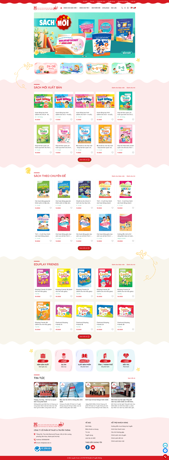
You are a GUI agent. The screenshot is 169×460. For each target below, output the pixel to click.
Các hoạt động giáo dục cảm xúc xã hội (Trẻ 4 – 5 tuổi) (84, 236)
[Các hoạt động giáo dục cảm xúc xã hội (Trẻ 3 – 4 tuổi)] (64, 222)
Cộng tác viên (101, 1)
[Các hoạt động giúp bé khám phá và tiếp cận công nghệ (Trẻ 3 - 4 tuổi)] (43, 189)
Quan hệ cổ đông (123, 1)
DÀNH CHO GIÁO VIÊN (70, 8)
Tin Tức (39, 378)
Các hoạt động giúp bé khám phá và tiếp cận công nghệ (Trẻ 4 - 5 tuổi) (64, 203)
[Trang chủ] (61, 8)
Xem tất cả (131, 378)
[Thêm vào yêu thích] (51, 119)
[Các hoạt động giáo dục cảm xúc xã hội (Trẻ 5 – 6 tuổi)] (105, 222)
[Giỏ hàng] (134, 8)
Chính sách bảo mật (117, 441)
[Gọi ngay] (165, 456)
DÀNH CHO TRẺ (84, 8)
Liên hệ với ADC (90, 438)
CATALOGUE (105, 8)
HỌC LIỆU (114, 8)
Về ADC (85, 1)
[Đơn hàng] (128, 8)
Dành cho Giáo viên (118, 88)
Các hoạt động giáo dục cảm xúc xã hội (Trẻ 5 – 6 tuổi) (105, 236)
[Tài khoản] (125, 8)
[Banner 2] (72, 68)
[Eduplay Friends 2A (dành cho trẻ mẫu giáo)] (84, 278)
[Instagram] (93, 447)
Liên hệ (133, 1)
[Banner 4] (123, 68)
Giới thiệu (88, 426)
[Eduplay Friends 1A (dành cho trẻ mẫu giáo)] (43, 278)
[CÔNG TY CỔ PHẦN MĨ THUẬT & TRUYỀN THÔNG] (49, 424)
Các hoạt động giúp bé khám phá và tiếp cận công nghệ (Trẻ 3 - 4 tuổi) (43, 203)
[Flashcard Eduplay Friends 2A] (105, 311)
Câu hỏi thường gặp (117, 432)
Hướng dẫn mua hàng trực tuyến (121, 426)
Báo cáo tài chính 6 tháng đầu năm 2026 (71, 400)
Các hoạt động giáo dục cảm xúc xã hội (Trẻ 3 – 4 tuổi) (64, 236)
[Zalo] (165, 445)
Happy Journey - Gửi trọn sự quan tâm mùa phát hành (45, 400)
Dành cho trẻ (131, 88)
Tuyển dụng (111, 1)
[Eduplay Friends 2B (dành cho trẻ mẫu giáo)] (105, 278)
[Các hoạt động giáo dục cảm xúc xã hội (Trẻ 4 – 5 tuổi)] (84, 222)
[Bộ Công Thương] (42, 449)
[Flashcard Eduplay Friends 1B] (84, 311)
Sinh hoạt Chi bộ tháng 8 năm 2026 (96, 400)
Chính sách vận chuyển (118, 435)
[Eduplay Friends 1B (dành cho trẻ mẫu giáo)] (64, 278)
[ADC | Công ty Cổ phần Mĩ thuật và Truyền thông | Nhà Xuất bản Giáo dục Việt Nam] (46, 8)
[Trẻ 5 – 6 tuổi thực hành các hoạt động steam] (43, 222)
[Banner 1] (46, 68)
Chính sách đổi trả (117, 438)
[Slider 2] (84, 35)
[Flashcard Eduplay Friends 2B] (125, 311)
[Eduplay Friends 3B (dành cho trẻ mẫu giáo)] (43, 311)
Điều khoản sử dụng (91, 429)
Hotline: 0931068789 (42, 439)
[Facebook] (87, 447)
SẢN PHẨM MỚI (96, 8)
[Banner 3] (97, 68)
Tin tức (92, 1)
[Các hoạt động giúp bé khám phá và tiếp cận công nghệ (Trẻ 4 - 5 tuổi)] (64, 189)
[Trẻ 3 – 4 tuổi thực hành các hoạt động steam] (105, 189)
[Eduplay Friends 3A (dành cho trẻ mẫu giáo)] (125, 278)
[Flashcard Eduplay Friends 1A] (64, 311)
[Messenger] (165, 450)
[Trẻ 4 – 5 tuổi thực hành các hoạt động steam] (125, 189)
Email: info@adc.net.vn (43, 443)
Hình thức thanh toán (118, 429)
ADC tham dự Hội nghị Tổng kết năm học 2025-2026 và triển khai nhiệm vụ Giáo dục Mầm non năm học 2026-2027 (122, 401)
